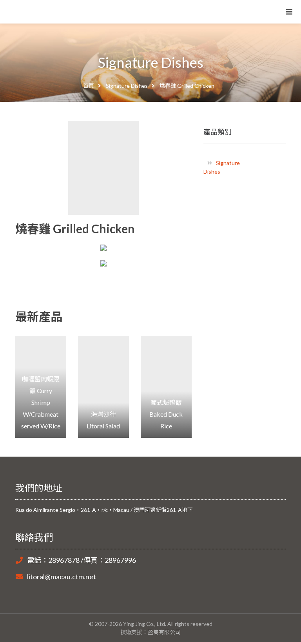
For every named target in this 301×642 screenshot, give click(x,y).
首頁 (88, 85)
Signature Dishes (127, 85)
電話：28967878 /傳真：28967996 (81, 560)
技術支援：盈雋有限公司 (150, 632)
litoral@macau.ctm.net (61, 576)
